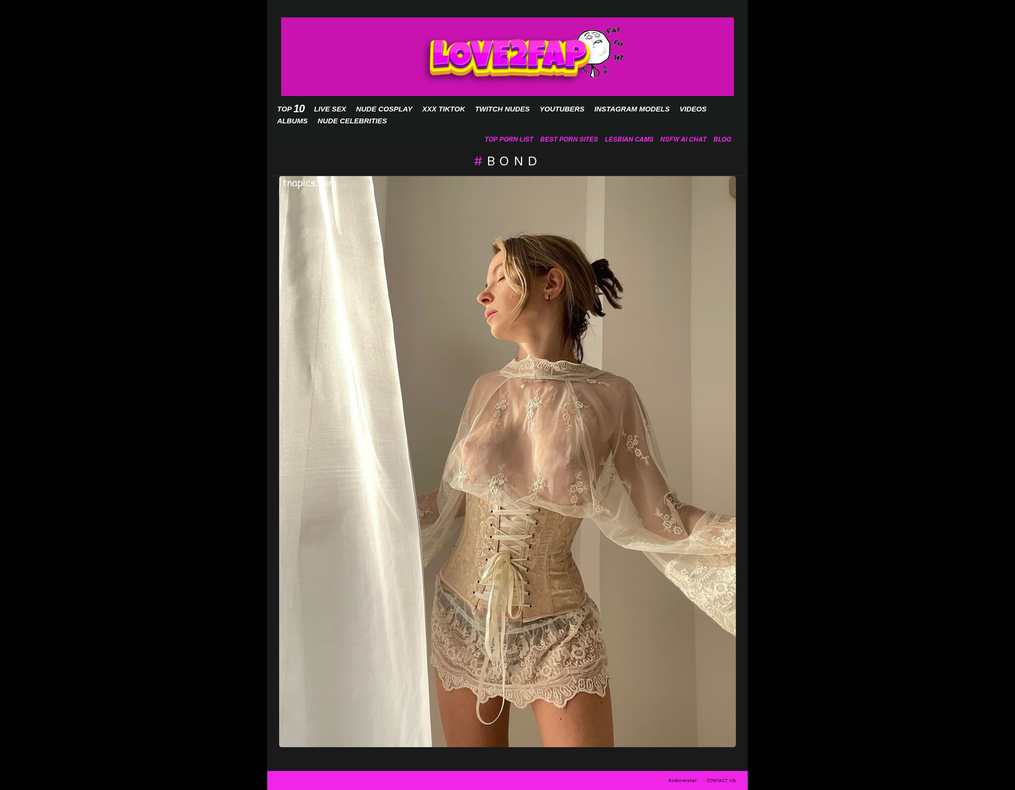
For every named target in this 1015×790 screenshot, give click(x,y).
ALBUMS (292, 121)
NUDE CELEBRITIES (352, 121)
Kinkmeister (682, 780)
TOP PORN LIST (509, 139)
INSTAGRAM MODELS (632, 109)
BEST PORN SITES (569, 139)
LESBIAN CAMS (629, 139)
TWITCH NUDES (502, 109)
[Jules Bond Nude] (507, 461)
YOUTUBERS (562, 109)
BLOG (722, 139)
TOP (290, 109)
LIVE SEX (330, 109)
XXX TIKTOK (443, 109)
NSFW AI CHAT (683, 139)
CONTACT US (721, 780)
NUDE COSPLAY (384, 109)
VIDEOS (693, 109)
